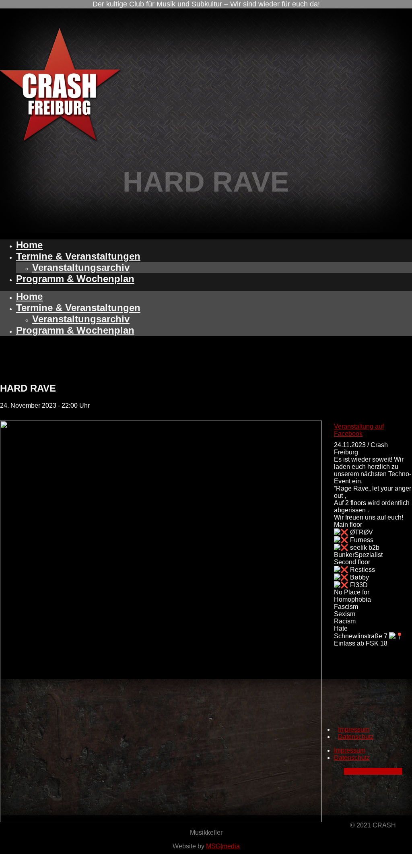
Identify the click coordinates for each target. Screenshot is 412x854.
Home (29, 244)
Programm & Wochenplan (75, 278)
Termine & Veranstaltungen (78, 256)
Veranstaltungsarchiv (81, 267)
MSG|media (223, 846)
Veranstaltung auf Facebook (359, 430)
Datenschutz (356, 736)
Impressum (353, 729)
